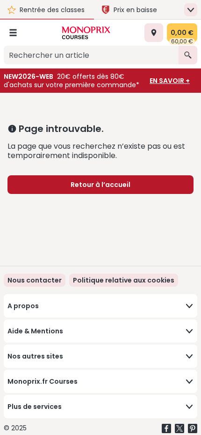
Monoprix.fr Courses (42, 381)
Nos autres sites (35, 356)
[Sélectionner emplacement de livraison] (153, 32)
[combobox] (91, 55)
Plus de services (34, 406)
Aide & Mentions (35, 331)
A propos (23, 306)
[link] (123, 280)
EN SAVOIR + (170, 80)
